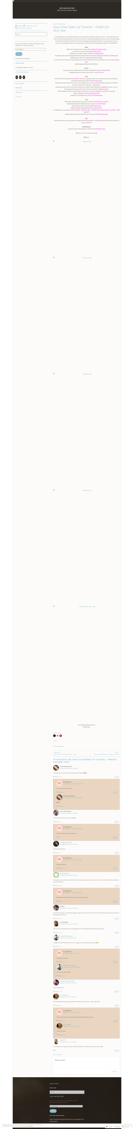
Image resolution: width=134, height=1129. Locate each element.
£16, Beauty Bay (87, 120)
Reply (116, 777)
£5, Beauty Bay (95, 51)
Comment (114, 1071)
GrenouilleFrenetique (66, 936)
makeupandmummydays (67, 981)
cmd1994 (63, 1040)
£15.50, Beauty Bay (97, 53)
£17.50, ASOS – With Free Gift (81, 110)
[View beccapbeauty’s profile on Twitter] (16, 77)
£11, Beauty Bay (101, 49)
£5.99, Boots (105, 55)
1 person (60, 776)
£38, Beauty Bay (103, 89)
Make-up (61, 746)
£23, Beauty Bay (94, 93)
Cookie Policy (30, 1126)
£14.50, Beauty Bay (99, 129)
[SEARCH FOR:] (31, 34)
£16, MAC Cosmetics (79, 78)
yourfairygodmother (66, 842)
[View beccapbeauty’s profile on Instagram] (20, 77)
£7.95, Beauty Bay (96, 95)
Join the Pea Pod (57, 1096)
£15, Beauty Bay (104, 70)
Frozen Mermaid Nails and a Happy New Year (107, 753)
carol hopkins (64, 995)
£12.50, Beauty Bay (101, 114)
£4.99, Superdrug (95, 106)
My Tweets (18, 96)
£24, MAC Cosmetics (101, 101)
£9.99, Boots (101, 104)
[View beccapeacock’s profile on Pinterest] (23, 77)
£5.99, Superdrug (96, 81)
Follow (19, 54)
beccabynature (67, 8)
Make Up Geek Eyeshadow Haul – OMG (64, 753)
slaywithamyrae (65, 873)
